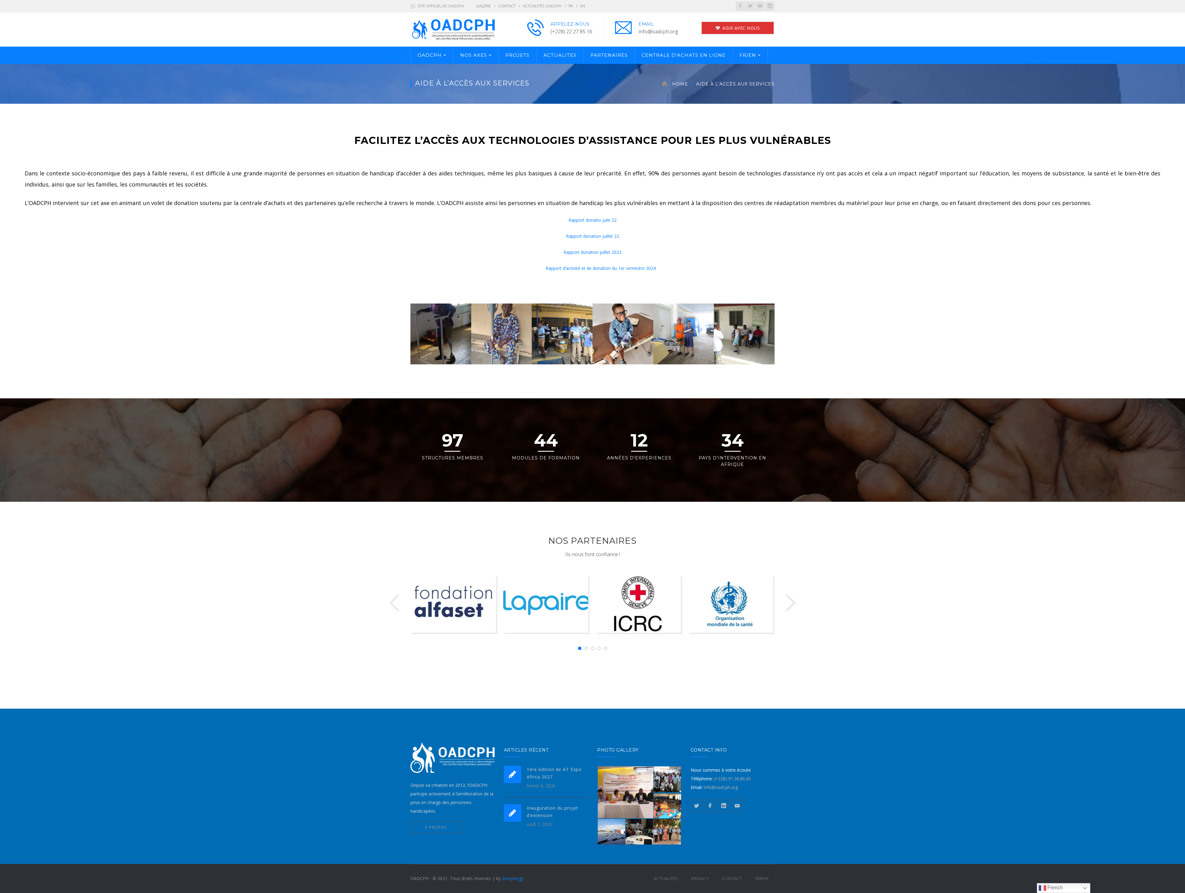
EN (582, 6)
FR (571, 6)
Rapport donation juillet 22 (592, 236)
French (1054, 887)
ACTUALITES (559, 55)
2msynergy (513, 878)
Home (680, 84)
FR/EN (747, 55)
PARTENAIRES (609, 55)
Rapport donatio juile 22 (592, 220)
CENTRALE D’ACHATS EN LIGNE (684, 55)
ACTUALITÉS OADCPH (542, 6)
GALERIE (483, 6)
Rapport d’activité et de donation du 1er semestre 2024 (601, 268)
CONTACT (507, 6)
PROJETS (517, 55)
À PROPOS (436, 827)
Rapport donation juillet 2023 (592, 252)
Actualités (666, 878)
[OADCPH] (464, 29)
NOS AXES (473, 55)
